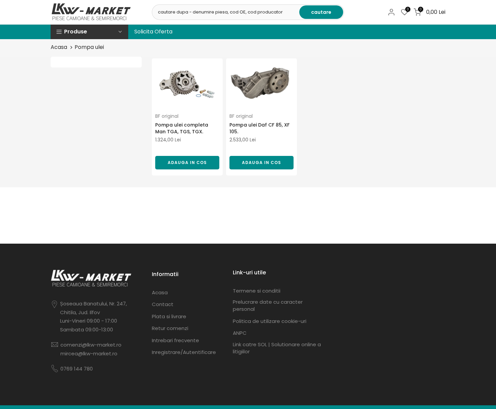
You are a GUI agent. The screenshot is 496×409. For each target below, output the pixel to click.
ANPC (240, 332)
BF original (166, 116)
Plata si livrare (169, 316)
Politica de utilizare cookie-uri (269, 321)
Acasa (59, 47)
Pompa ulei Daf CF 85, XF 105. (259, 128)
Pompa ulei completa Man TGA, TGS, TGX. (181, 128)
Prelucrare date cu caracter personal (268, 305)
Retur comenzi (170, 328)
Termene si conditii (256, 290)
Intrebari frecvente (175, 340)
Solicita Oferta (153, 31)
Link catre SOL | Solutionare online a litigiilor (277, 348)
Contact (162, 304)
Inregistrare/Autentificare (184, 352)
